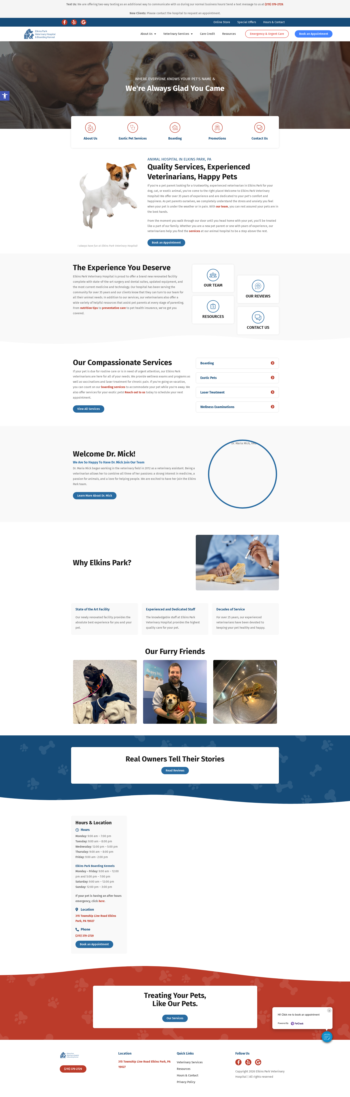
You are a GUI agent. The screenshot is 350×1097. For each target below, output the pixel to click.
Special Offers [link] (246, 22)
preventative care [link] (114, 308)
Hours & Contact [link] (274, 22)
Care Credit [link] (207, 34)
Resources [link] (229, 34)
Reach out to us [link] (135, 392)
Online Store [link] (221, 22)
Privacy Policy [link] (186, 1082)
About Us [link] (146, 34)
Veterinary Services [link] (176, 34)
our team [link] (222, 206)
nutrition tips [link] (89, 308)
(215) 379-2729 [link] (274, 4)
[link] (4, 96)
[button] (327, 1036)
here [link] (102, 901)
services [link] (194, 231)
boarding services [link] (113, 387)
